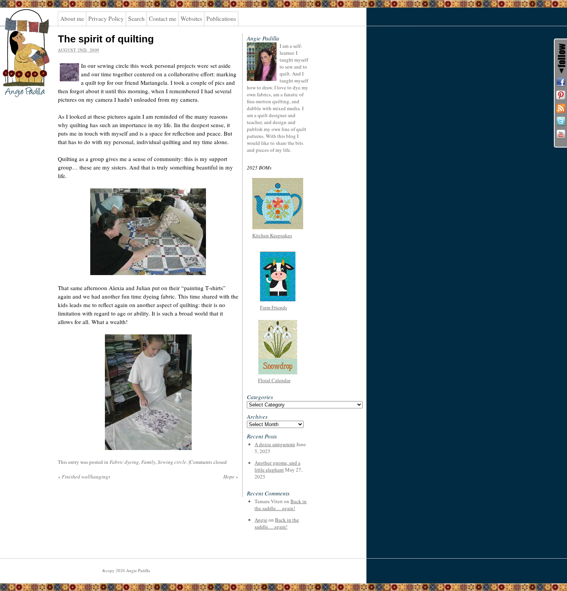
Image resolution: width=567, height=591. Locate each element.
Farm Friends (273, 307)
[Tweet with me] (560, 121)
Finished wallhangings (84, 476)
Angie (261, 519)
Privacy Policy (106, 18)
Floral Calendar (274, 380)
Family (148, 461)
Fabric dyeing (124, 461)
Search (136, 18)
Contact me (162, 18)
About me (72, 18)
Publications (221, 18)
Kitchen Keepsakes (272, 235)
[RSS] (560, 108)
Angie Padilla (21, 23)
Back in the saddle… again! (281, 505)
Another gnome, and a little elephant (277, 466)
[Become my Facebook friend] (560, 82)
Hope (230, 476)
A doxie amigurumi (275, 444)
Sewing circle (172, 461)
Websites (191, 18)
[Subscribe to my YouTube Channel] (560, 134)
